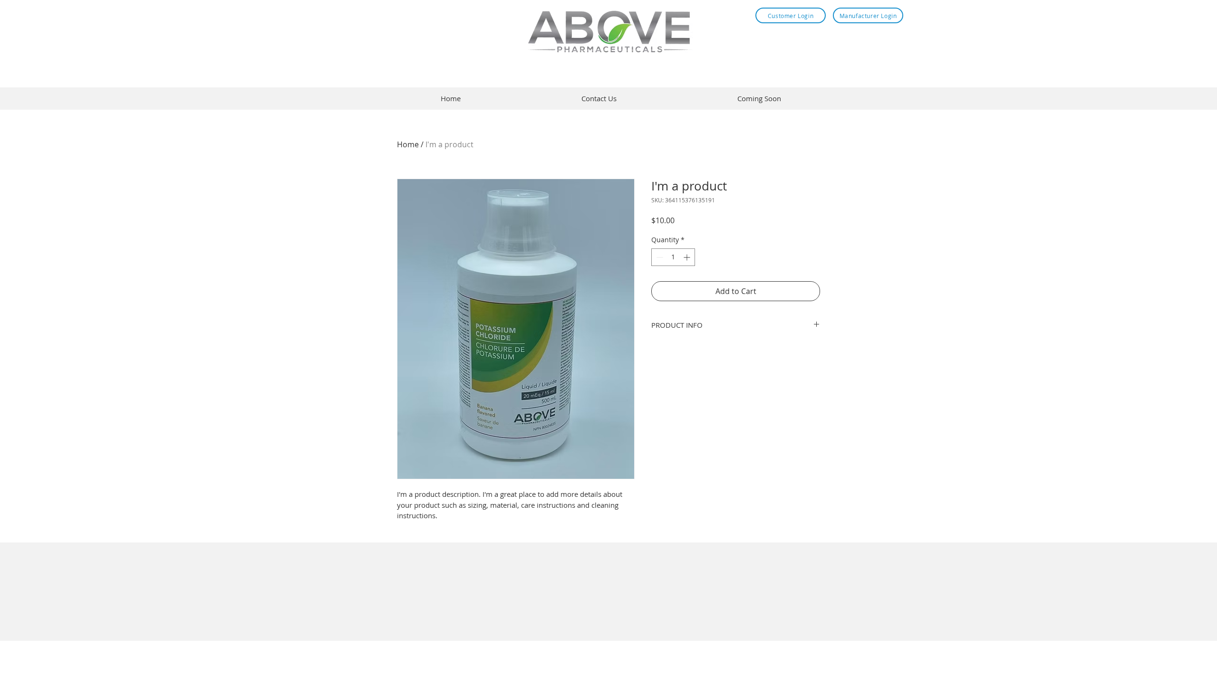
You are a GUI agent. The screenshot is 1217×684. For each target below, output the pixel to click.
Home (408, 144)
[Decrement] (659, 257)
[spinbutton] (673, 257)
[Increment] (688, 257)
